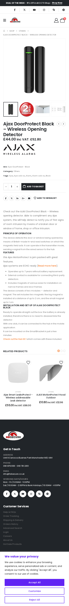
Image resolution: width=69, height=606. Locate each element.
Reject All (34, 599)
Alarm (28, 175)
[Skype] (53, 9)
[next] (63, 124)
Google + (23, 198)
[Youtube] (34, 9)
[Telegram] (63, 9)
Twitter (11, 198)
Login (6, 532)
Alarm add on (38, 175)
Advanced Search (12, 528)
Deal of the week (15, 3)
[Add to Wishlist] (28, 362)
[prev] (58, 124)
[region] (34, 579)
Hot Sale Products (12, 544)
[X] (24, 9)
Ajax (11, 175)
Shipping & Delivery (13, 520)
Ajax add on (19, 175)
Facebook (5, 198)
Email (29, 198)
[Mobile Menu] (5, 20)
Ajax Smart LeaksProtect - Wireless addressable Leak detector (18, 397)
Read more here (47, 265)
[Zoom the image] (13, 431)
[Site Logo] (15, 20)
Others (17, 171)
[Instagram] (44, 9)
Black (48, 175)
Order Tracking (11, 516)
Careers (7, 536)
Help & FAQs (9, 512)
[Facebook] (14, 9)
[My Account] (56, 20)
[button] (7, 69)
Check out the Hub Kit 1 (14, 339)
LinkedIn (17, 198)
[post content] (18, 373)
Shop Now (57, 2)
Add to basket (35, 186)
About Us (8, 540)
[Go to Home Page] (4, 31)
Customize (34, 591)
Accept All (35, 582)
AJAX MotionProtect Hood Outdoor (50, 396)
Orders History (10, 524)
